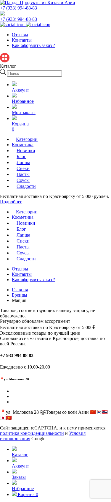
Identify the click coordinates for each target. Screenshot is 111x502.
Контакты (22, 40)
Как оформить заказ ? (33, 45)
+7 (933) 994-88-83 (18, 7)
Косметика (22, 144)
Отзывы (20, 34)
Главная (20, 289)
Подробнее (11, 201)
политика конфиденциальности (32, 433)
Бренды (19, 295)
